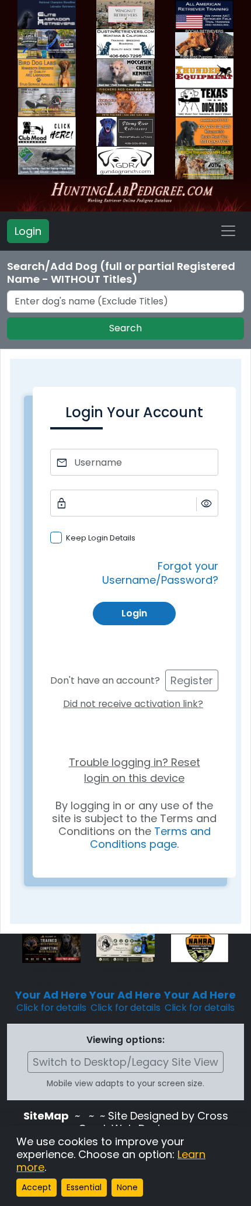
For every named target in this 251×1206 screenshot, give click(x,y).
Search (125, 328)
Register (191, 680)
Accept (36, 1187)
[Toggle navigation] (228, 231)
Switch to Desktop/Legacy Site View (125, 1062)
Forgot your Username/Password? (160, 573)
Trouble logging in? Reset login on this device (134, 770)
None (127, 1187)
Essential (84, 1187)
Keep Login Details (100, 537)
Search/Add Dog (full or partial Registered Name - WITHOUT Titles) (121, 273)
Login (28, 231)
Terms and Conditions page (150, 837)
